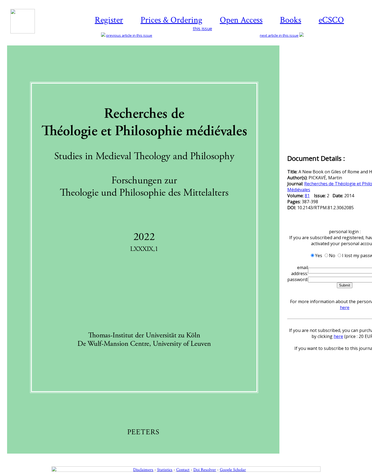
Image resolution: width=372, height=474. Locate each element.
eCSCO (331, 20)
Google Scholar (233, 470)
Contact (183, 470)
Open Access (241, 20)
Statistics (164, 470)
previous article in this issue (129, 35)
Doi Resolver (204, 470)
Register (109, 20)
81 (307, 196)
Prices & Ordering (171, 20)
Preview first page (146, 457)
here (344, 307)
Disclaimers (143, 470)
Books (290, 20)
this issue (202, 29)
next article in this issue (279, 35)
